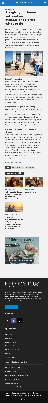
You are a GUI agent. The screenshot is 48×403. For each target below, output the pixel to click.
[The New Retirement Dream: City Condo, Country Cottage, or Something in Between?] (14, 207)
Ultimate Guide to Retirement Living (17, 375)
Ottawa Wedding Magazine (14, 368)
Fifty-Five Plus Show (12, 379)
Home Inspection (17, 167)
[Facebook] (13, 320)
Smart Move (30, 192)
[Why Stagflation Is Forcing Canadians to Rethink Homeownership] (14, 182)
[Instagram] (19, 320)
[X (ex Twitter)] (7, 320)
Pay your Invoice (10, 342)
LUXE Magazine (10, 371)
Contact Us (9, 353)
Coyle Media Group (11, 383)
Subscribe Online (10, 357)
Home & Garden (11, 215)
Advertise (8, 338)
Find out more (11, 307)
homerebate (30, 167)
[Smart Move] (34, 182)
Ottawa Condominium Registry (15, 387)
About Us (8, 334)
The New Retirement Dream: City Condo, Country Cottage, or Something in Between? (14, 223)
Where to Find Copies (12, 350)
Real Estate (9, 9)
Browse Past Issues (11, 346)
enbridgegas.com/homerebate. (16, 158)
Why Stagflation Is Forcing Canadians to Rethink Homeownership (13, 195)
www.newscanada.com (13, 162)
